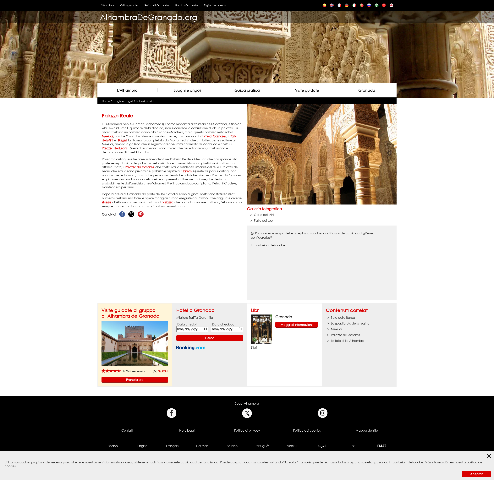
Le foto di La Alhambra (347, 341)
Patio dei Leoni (264, 220)
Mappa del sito (367, 430)
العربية (322, 446)
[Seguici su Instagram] (323, 413)
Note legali (187, 430)
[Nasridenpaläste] (347, 6)
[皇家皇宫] (384, 6)
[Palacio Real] (324, 6)
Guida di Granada (156, 5)
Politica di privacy (247, 430)
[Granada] (261, 329)
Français (172, 446)
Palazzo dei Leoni (114, 148)
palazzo (167, 202)
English (142, 446)
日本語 (381, 446)
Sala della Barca (343, 317)
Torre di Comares (213, 136)
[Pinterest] (141, 214)
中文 (352, 446)
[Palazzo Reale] (354, 6)
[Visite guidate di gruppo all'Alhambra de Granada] (135, 343)
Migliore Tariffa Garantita (194, 317)
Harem (187, 171)
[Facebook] (122, 214)
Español (112, 446)
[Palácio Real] (362, 6)
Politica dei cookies (307, 430)
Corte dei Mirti (264, 215)
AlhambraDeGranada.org (148, 17)
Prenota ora (135, 380)
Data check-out (223, 324)
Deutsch (202, 446)
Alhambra (107, 5)
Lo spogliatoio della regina (350, 323)
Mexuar (107, 136)
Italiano (232, 446)
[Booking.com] (190, 348)
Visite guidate (129, 5)
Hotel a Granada (186, 5)
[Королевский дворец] (369, 6)
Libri (255, 310)
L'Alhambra (127, 90)
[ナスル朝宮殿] (391, 6)
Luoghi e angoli (187, 90)
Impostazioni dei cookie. (268, 245)
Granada (366, 90)
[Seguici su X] (247, 413)
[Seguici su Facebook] (171, 413)
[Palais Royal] (339, 6)
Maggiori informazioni (296, 325)
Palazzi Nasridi (145, 101)
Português (262, 446)
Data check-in (187, 324)
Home (106, 101)
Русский (292, 446)
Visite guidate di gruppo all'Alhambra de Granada (130, 313)
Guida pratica (247, 90)
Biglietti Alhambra (215, 5)
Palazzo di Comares (139, 167)
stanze (106, 202)
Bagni (122, 140)
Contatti (127, 430)
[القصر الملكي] (377, 6)
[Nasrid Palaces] (332, 6)
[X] (131, 214)
